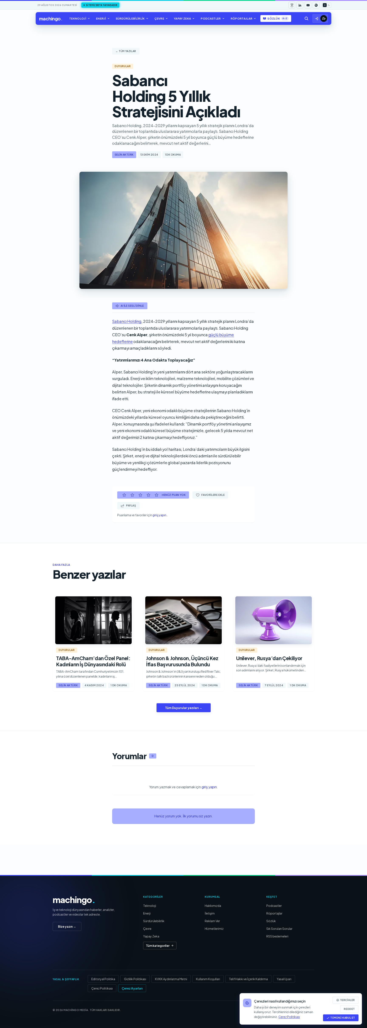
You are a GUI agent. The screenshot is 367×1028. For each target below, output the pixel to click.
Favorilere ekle (213, 494)
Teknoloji (77, 18)
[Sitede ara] (306, 18)
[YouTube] (308, 5)
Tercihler (347, 1000)
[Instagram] (291, 5)
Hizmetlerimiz (214, 928)
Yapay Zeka (182, 18)
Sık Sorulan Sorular (279, 928)
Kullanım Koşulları (208, 979)
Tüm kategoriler (157, 945)
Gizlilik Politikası (135, 979)
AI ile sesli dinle (132, 305)
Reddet (349, 1009)
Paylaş (131, 505)
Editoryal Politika (103, 979)
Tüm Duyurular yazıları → (183, 708)
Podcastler (211, 18)
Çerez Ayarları (132, 988)
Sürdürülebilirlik (130, 18)
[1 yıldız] (124, 495)
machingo (50, 18)
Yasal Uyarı (284, 979)
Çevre (159, 18)
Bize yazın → (67, 926)
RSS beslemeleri (277, 936)
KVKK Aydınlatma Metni (171, 979)
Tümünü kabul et (342, 1017)
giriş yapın (159, 515)
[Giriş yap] (316, 18)
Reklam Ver (212, 921)
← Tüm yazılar (126, 51)
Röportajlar (242, 18)
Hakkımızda (213, 905)
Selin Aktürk (124, 154)
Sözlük (277, 18)
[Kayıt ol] (323, 18)
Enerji (101, 18)
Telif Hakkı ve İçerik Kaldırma (248, 979)
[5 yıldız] (156, 495)
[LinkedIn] (299, 5)
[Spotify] (316, 5)
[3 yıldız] (140, 495)
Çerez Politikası (102, 988)
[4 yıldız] (148, 495)
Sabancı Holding (126, 321)
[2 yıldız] (132, 495)
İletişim (210, 913)
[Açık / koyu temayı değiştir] (326, 5)
